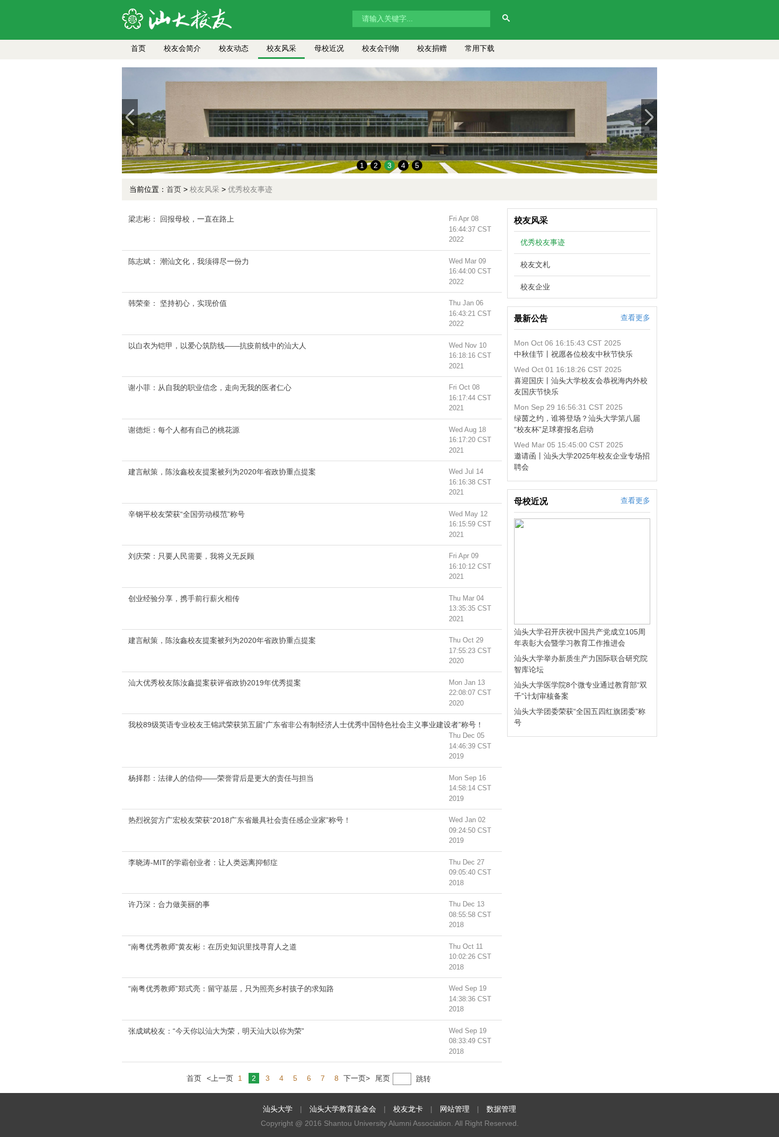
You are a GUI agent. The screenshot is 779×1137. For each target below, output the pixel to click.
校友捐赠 (432, 48)
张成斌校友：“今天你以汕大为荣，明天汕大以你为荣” (216, 1031)
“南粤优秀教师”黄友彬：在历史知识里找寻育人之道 (212, 946)
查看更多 (635, 317)
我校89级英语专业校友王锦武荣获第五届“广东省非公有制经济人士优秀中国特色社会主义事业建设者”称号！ (305, 724)
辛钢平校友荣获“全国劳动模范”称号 (186, 514)
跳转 (423, 1078)
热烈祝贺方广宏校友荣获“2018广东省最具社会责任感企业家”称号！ (239, 820)
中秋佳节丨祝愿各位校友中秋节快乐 (573, 354)
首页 (138, 48)
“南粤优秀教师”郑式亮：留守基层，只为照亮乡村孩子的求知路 (231, 988)
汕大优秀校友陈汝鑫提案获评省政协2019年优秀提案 (214, 682)
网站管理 (455, 1109)
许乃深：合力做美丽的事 (169, 904)
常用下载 (479, 48)
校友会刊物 (380, 48)
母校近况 (329, 48)
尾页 (382, 1078)
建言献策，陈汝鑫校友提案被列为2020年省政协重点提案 (222, 472)
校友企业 (535, 287)
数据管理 (501, 1109)
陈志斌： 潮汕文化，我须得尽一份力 (188, 261)
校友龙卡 (408, 1109)
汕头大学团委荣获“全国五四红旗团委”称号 (579, 717)
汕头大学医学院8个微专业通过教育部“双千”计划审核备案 (580, 690)
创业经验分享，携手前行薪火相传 (184, 598)
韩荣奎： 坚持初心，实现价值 (177, 303)
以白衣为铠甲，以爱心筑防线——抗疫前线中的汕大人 (217, 345)
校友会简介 (182, 48)
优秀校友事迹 (542, 242)
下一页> (356, 1078)
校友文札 (535, 264)
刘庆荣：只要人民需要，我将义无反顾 (191, 556)
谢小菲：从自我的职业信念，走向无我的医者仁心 (209, 387)
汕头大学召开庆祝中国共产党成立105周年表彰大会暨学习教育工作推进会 (579, 637)
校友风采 (281, 48)
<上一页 (220, 1078)
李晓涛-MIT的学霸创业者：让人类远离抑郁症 (203, 862)
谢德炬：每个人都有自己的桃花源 (184, 430)
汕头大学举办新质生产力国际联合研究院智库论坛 (581, 664)
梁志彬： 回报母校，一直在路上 (181, 219)
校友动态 (234, 48)
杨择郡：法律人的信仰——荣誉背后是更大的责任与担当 (221, 778)
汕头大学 (278, 1109)
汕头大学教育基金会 (342, 1109)
